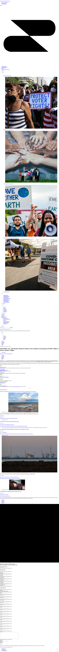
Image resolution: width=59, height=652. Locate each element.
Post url (1, 592)
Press (2, 316)
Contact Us (5, 323)
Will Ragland (5, 432)
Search (1, 327)
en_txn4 (1, 614)
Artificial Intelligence (6, 296)
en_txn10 (1, 629)
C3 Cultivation (2, 579)
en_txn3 (1, 612)
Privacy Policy (4, 649)
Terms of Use (3, 648)
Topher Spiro (6, 494)
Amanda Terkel (2, 373)
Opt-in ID (1, 640)
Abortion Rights (5, 295)
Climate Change (5, 297)
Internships (4, 320)
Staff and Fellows (5, 318)
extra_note (1, 631)
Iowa (4, 307)
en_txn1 (1, 607)
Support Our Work (6, 322)
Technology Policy (6, 301)
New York (4, 310)
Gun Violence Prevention (6, 298)
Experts (3, 314)
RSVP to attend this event (3, 385)
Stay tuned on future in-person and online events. (8, 564)
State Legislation (5, 299)
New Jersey (5, 309)
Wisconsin (4, 311)
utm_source (1, 595)
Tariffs (2, 68)
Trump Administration (6, 302)
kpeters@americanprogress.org (16, 386)
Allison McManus (7, 424)
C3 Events (1, 574)
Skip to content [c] (4, 3)
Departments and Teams (6, 319)
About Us (3, 317)
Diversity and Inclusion (6, 321)
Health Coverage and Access (6, 69)
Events (3, 315)
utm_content (1, 602)
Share (2, 332)
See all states (3, 313)
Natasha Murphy (2, 494)
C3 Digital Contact (2, 584)
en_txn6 (1, 619)
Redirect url (1, 590)
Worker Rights (10, 353)
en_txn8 (1, 624)
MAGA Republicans (4, 67)
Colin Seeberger (2, 424)
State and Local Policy (6, 300)
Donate (1, 5)
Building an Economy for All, (4, 353)
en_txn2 (1, 609)
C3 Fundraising (2, 577)
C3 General (1, 572)
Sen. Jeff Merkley (2, 370)
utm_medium (2, 597)
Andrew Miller (12, 424)
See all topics (3, 303)
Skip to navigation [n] (5, 2)
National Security (4, 66)
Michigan (4, 308)
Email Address (3, 566)
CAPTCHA (1, 641)
